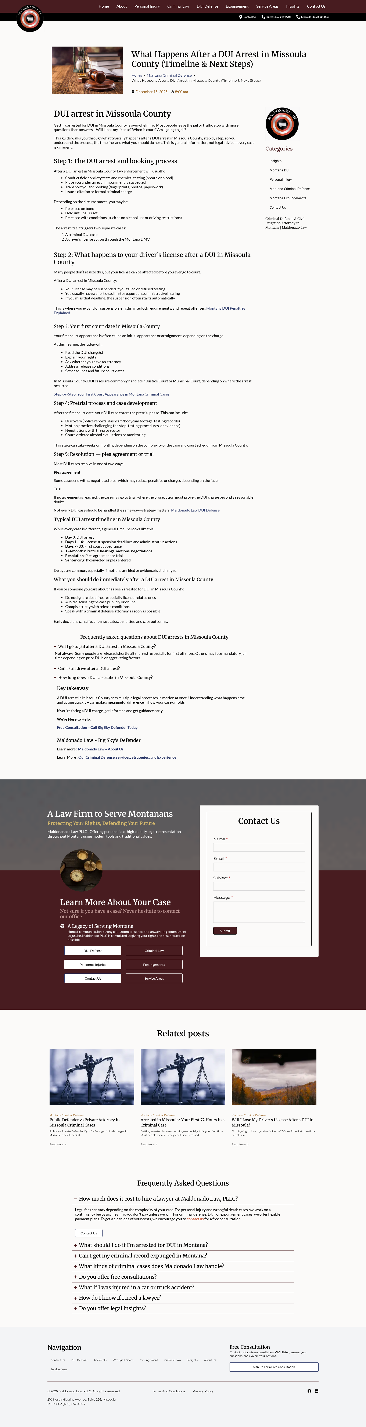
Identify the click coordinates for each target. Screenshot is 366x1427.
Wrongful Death (123, 1360)
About (121, 6)
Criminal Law (178, 6)
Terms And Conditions (168, 1391)
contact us (195, 1218)
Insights (292, 6)
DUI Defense (207, 6)
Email (218, 858)
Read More (56, 1144)
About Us (210, 1360)
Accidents (100, 1360)
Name (219, 839)
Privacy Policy (203, 1391)
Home (104, 6)
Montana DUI (279, 170)
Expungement (237, 6)
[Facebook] (309, 1391)
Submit (225, 931)
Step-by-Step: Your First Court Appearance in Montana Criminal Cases (111, 394)
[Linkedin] (317, 1391)
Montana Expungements (288, 198)
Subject (220, 878)
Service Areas (267, 6)
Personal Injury (147, 6)
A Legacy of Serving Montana (100, 926)
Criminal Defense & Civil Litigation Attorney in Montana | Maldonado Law (286, 222)
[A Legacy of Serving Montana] (62, 926)
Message (221, 897)
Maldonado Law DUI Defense (195, 510)
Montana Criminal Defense (169, 75)
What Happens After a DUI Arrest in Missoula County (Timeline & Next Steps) (219, 59)
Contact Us (316, 6)
